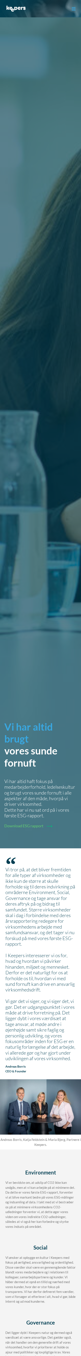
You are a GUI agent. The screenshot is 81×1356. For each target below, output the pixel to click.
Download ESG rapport (23, 825)
